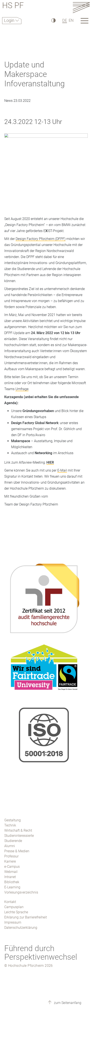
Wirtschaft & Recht (18, 830)
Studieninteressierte (19, 836)
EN (71, 20)
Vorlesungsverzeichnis (21, 892)
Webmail (11, 872)
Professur (11, 856)
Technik (10, 825)
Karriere (10, 861)
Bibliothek (11, 882)
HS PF (13, 6)
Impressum (12, 922)
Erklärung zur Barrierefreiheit (25, 917)
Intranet (10, 877)
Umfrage (21, 389)
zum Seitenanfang (67, 1003)
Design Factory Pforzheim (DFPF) (40, 239)
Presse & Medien (16, 851)
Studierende (13, 841)
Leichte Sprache (16, 912)
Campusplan (14, 907)
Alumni (9, 846)
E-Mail (62, 470)
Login (9, 20)
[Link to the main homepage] (81, 7)
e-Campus (12, 867)
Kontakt (10, 902)
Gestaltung (12, 820)
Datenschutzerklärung (20, 928)
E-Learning (12, 887)
